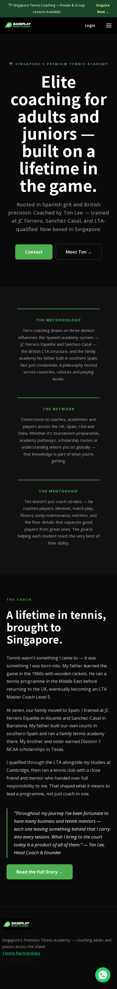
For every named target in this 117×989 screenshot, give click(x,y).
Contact (34, 252)
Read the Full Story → (39, 872)
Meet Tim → (79, 252)
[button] (109, 25)
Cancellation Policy (18, 959)
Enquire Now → (103, 8)
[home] (18, 25)
